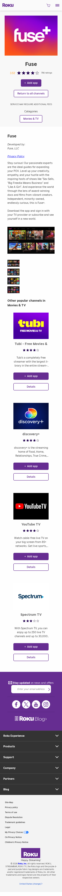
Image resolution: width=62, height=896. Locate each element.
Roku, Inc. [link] (22, 864)
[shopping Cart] (48, 6)
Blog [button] (6, 789)
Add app (31, 83)
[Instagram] (46, 704)
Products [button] (9, 746)
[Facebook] (16, 704)
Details (31, 386)
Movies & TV (31, 118)
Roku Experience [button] (13, 736)
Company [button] (9, 768)
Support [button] (8, 757)
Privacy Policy (15, 156)
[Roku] (7, 4)
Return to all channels (31, 93)
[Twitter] (26, 704)
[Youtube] (36, 704)
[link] (31, 718)
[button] (57, 5)
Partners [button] (8, 779)
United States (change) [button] (30, 884)
